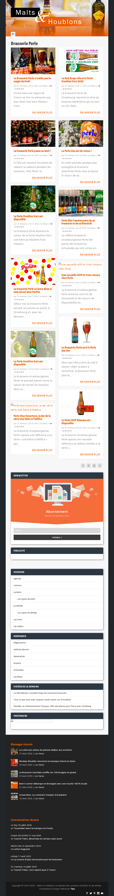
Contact (18, 585)
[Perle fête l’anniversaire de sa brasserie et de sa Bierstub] (81, 203)
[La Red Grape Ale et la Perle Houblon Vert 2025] (81, 61)
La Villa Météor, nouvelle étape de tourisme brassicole (40, 693)
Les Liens (18, 619)
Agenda (17, 578)
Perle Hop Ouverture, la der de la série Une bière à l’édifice (32, 417)
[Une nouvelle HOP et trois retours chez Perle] (81, 266)
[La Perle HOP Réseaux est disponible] (81, 402)
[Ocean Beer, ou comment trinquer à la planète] (14, 796)
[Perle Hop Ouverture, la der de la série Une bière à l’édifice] (33, 407)
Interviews (18, 670)
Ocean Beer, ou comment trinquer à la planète (43, 794)
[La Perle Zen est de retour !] (81, 133)
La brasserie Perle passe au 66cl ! (32, 151)
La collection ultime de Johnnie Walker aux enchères (45, 749)
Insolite (17, 663)
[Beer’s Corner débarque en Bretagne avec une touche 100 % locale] (14, 785)
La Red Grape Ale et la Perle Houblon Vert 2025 (77, 80)
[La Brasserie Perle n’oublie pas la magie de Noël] (33, 61)
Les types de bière (26, 599)
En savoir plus (42, 112)
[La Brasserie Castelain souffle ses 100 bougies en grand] (14, 773)
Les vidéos (18, 626)
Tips (72, 888)
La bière (17, 592)
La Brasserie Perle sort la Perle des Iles (78, 349)
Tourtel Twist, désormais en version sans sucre (38, 838)
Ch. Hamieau (22, 86)
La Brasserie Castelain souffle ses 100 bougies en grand (47, 772)
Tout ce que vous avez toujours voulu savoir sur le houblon (42, 699)
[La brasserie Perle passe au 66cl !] (33, 133)
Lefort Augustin (22, 849)
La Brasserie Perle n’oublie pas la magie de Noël (32, 80)
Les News (43, 86)
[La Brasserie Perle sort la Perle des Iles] (81, 330)
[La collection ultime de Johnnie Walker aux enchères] (14, 751)
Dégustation (20, 642)
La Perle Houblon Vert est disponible (28, 218)
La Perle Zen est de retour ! (76, 151)
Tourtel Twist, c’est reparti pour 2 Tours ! (35, 869)
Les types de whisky (27, 612)
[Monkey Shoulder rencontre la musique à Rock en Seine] (14, 762)
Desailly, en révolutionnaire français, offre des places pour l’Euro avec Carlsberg (52, 706)
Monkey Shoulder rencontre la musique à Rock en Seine (47, 761)
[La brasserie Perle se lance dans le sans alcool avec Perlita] (33, 271)
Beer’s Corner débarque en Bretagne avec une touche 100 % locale (53, 783)
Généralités (19, 656)
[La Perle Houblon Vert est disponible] (33, 199)
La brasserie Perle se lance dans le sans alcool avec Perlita (33, 290)
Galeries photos (21, 649)
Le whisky (18, 605)
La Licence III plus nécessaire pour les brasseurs (38, 859)
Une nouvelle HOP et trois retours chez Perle (80, 276)
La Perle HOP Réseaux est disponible (76, 421)
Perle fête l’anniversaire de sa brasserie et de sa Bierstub (78, 222)
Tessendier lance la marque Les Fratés (33, 828)
